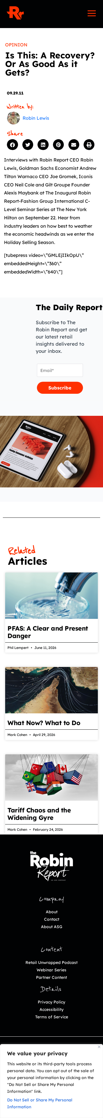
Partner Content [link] (51, 977)
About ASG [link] (51, 926)
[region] (51, 1081)
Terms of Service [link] (51, 1016)
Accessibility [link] (51, 1009)
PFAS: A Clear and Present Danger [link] (47, 632)
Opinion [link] (16, 45)
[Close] (99, 1047)
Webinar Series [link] (51, 970)
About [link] (52, 911)
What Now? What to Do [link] (43, 723)
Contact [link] (51, 919)
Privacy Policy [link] (51, 1002)
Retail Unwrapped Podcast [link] (51, 962)
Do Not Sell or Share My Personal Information (39, 1103)
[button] (13, 144)
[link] (15, 12)
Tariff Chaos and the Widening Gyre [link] (39, 814)
